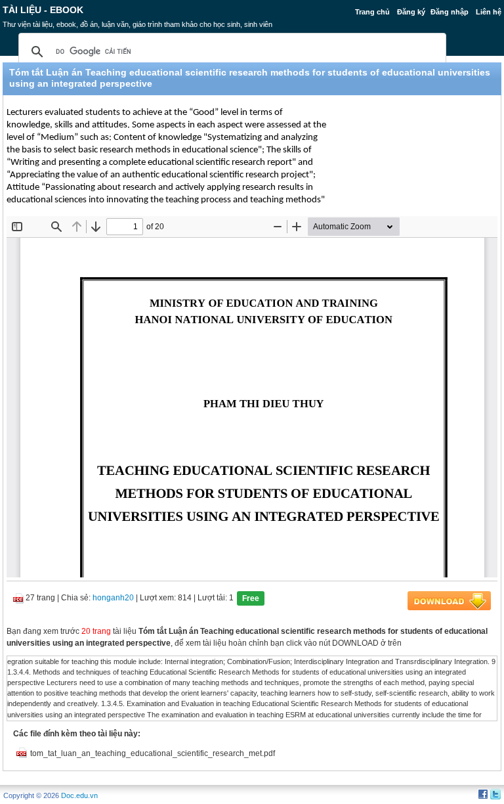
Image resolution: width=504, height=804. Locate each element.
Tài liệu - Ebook (43, 10)
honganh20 (113, 597)
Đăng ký (411, 12)
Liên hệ (488, 12)
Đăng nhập (449, 12)
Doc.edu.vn (79, 795)
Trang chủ (372, 12)
